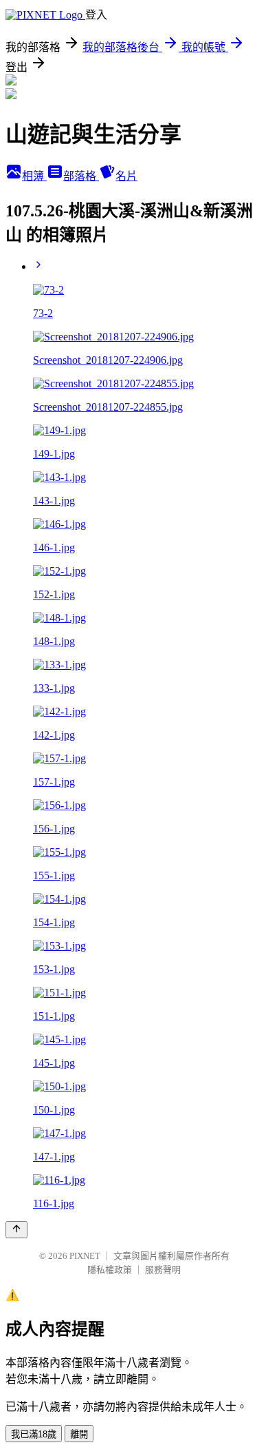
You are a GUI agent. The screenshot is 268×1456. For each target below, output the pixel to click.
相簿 (34, 176)
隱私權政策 (109, 1269)
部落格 (81, 176)
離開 (79, 1434)
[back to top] (16, 1229)
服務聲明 (163, 1269)
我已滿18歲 (33, 1434)
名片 (126, 176)
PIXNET (84, 1256)
